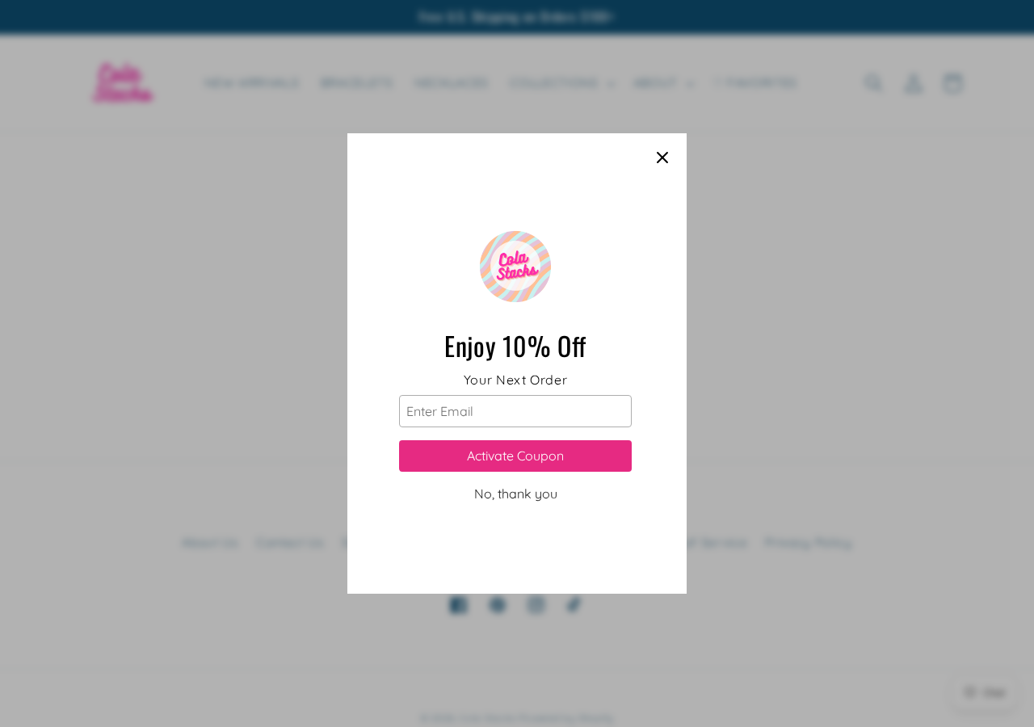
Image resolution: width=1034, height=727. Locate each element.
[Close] (662, 157)
